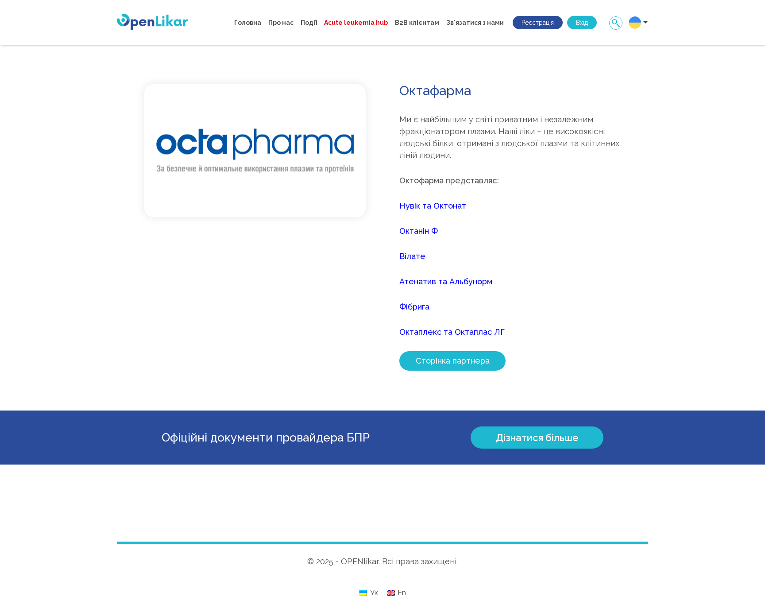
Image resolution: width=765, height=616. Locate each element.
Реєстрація (538, 22)
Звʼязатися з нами (475, 22)
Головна (247, 22)
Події (309, 22)
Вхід (582, 22)
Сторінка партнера (453, 360)
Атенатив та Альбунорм (445, 281)
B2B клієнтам (417, 22)
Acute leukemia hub (356, 22)
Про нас (281, 22)
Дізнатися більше (537, 437)
